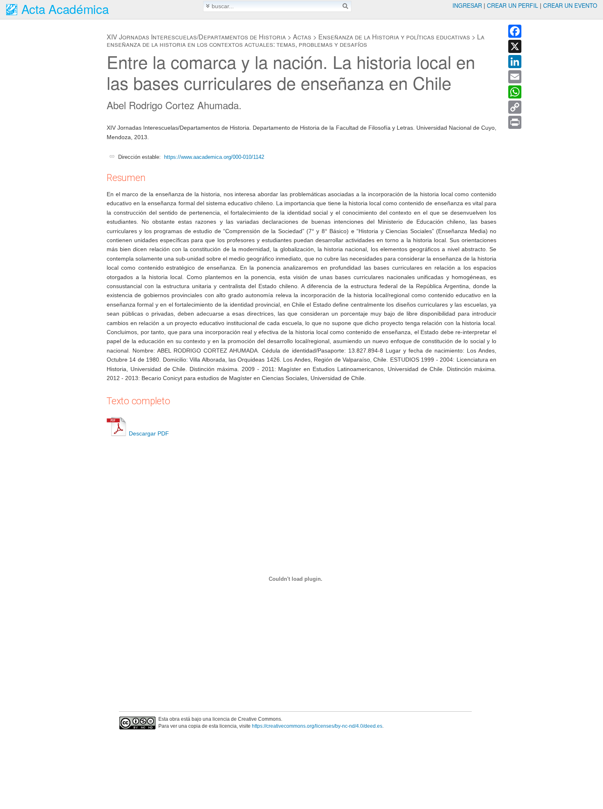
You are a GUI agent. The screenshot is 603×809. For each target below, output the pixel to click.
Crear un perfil (512, 5)
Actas (302, 36)
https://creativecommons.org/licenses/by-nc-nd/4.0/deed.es (317, 726)
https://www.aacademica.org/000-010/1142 (214, 157)
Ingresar (467, 5)
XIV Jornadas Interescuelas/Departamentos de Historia (196, 36)
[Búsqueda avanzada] (207, 5)
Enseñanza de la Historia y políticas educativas (394, 36)
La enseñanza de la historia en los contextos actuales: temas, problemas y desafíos (295, 40)
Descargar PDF (149, 433)
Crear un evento (570, 5)
